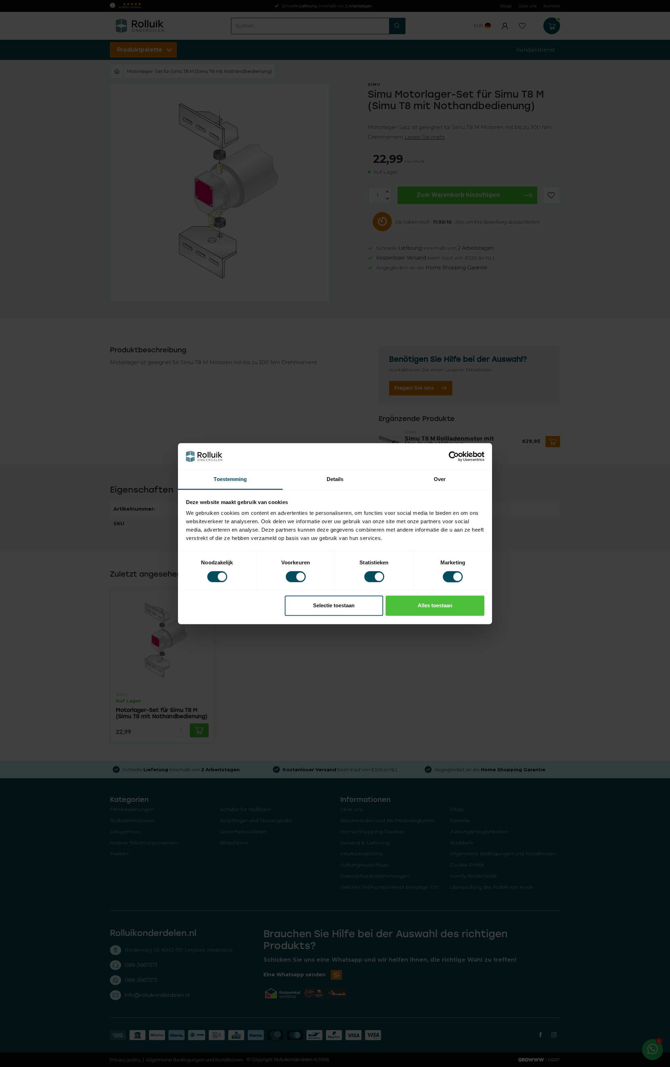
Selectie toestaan (334, 606)
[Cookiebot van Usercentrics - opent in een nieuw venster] (453, 456)
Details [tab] (335, 479)
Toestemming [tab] (230, 479)
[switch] (296, 576)
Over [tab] (440, 479)
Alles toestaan (435, 606)
